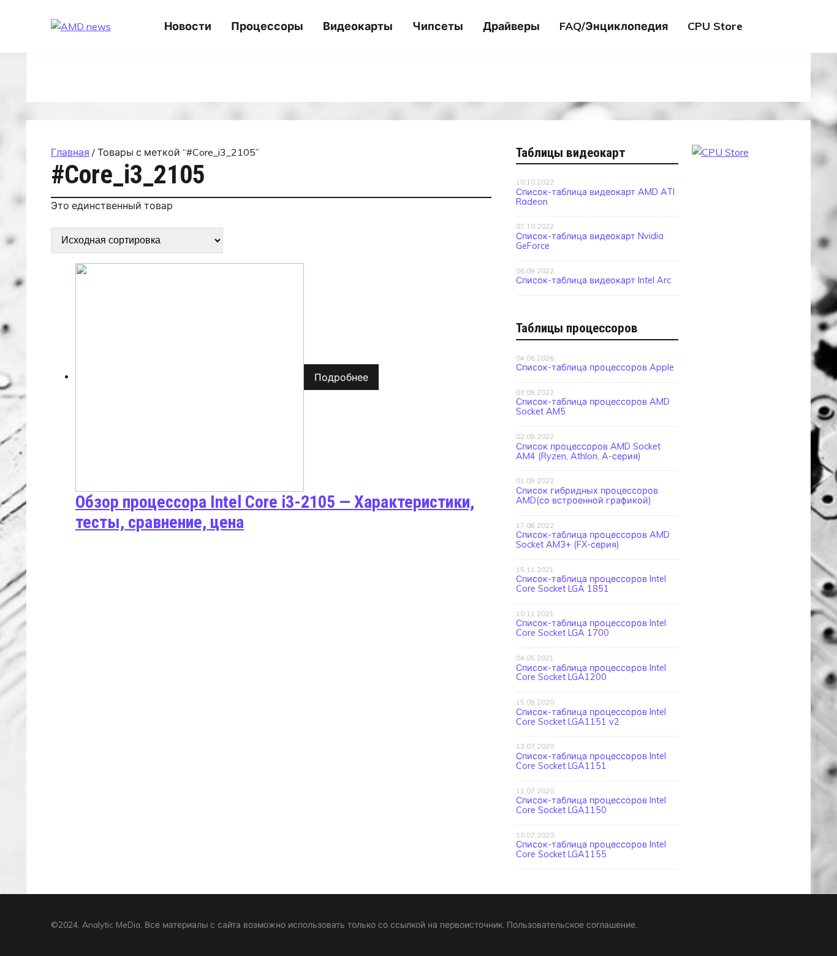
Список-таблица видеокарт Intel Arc (593, 280)
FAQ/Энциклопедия (613, 26)
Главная (70, 152)
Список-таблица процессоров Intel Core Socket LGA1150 (591, 805)
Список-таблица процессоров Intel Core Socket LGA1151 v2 (591, 716)
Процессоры (267, 26)
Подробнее (341, 377)
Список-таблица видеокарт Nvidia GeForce (590, 241)
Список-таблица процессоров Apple (595, 367)
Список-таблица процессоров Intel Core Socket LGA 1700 (591, 628)
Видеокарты (358, 26)
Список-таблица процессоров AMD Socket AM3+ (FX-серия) (593, 539)
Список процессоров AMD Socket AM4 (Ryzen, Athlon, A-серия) (588, 451)
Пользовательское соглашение (571, 924)
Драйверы (511, 26)
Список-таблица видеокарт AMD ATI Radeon (595, 196)
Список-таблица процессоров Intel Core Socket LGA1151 (591, 761)
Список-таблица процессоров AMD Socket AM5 (593, 406)
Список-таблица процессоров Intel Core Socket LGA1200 (591, 672)
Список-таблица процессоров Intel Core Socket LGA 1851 (591, 583)
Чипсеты (437, 26)
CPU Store (715, 26)
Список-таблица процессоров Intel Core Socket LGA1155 (591, 849)
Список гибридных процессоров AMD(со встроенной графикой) (587, 495)
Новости (187, 26)
